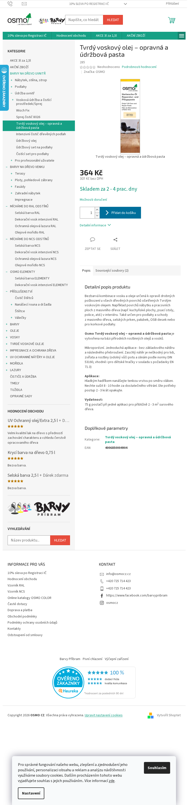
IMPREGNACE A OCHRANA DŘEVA (33, 350)
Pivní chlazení (92, 659)
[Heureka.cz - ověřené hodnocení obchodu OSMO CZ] (94, 682)
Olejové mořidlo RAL (30, 232)
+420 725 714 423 (118, 581)
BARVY (14, 324)
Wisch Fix (22, 110)
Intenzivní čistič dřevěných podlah (41, 134)
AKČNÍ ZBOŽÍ (19, 67)
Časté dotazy (17, 604)
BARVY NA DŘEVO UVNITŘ (28, 73)
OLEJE (14, 330)
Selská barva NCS (27, 245)
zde (112, 780)
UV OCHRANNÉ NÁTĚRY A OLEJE (32, 357)
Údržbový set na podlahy (34, 147)
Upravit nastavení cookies (104, 715)
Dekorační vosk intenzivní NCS (37, 252)
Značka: (94, 71)
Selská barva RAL (27, 212)
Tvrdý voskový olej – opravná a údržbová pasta (39, 125)
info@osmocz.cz (118, 574)
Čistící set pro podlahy (32, 154)
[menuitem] (27, 36)
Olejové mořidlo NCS (30, 265)
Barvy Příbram (70, 659)
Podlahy (21, 86)
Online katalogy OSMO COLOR (29, 597)
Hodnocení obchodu (22, 579)
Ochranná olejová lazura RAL (35, 226)
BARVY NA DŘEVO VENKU (27, 167)
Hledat (113, 20)
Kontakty (14, 628)
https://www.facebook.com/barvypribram (136, 595)
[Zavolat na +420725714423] (15, 3)
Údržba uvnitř (25, 93)
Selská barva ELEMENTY (32, 278)
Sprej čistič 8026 (28, 117)
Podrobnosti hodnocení (139, 67)
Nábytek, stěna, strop (31, 80)
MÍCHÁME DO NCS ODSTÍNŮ (29, 239)
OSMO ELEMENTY (22, 271)
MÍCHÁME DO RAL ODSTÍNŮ (29, 206)
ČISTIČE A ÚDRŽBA (23, 376)
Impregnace (24, 199)
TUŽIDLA (16, 389)
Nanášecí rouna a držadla (33, 304)
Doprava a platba (20, 610)
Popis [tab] (86, 270)
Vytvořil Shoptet (169, 715)
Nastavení (31, 793)
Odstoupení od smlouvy (25, 635)
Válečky (20, 317)
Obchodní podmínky (22, 616)
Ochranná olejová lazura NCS (36, 258)
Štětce (20, 311)
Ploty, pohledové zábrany (34, 180)
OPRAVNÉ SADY (21, 396)
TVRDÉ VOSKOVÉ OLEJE (27, 344)
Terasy (20, 173)
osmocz (112, 602)
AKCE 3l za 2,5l (20, 60)
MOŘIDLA (16, 363)
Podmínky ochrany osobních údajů (32, 622)
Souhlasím (157, 768)
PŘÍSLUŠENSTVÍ (21, 291)
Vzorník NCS (16, 591)
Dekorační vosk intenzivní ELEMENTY (41, 285)
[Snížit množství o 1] (97, 215)
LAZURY (15, 370)
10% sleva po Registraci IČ (89, 4)
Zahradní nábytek (27, 193)
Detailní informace (93, 225)
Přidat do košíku (123, 212)
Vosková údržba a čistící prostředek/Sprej (33, 102)
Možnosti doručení (93, 200)
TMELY (14, 383)
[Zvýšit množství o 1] (97, 210)
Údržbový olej (26, 140)
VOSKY (15, 337)
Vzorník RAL (16, 585)
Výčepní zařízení (117, 659)
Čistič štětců (24, 298)
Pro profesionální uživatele (34, 160)
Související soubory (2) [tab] (112, 270)
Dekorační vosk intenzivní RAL (36, 219)
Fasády (20, 186)
